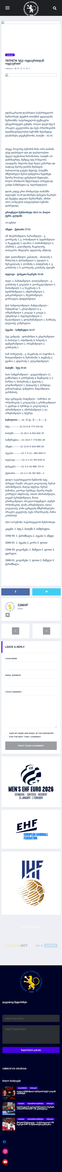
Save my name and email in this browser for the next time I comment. (31, 735)
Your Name (11, 658)
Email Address (13, 675)
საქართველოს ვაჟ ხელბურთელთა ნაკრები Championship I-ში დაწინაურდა (35, 1108)
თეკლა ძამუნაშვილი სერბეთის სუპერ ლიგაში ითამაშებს (36, 1092)
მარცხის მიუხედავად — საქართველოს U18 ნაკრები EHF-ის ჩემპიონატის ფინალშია (35, 1123)
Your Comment (13, 692)
